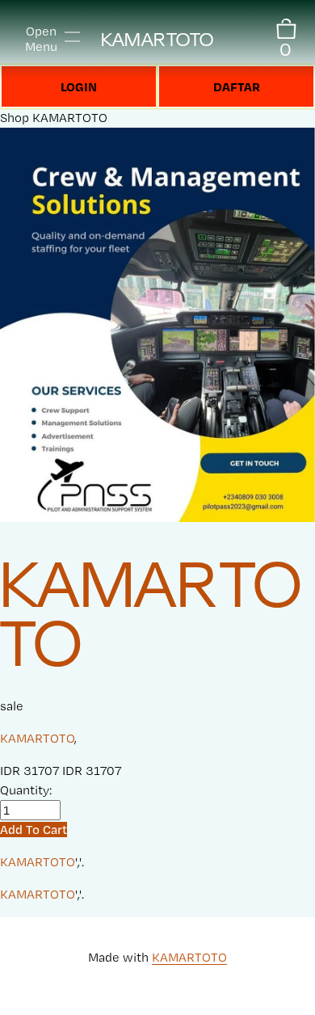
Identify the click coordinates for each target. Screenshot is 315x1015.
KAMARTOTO (157, 39)
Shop (14, 117)
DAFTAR (236, 86)
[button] (33, 829)
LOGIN (79, 86)
